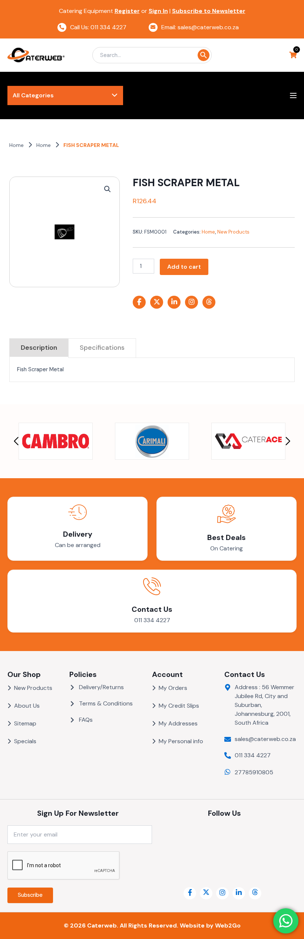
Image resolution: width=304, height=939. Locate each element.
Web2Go (228, 925)
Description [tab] (39, 347)
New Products (233, 232)
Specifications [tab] (102, 347)
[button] (107, 189)
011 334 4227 (152, 620)
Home (16, 145)
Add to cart (184, 267)
